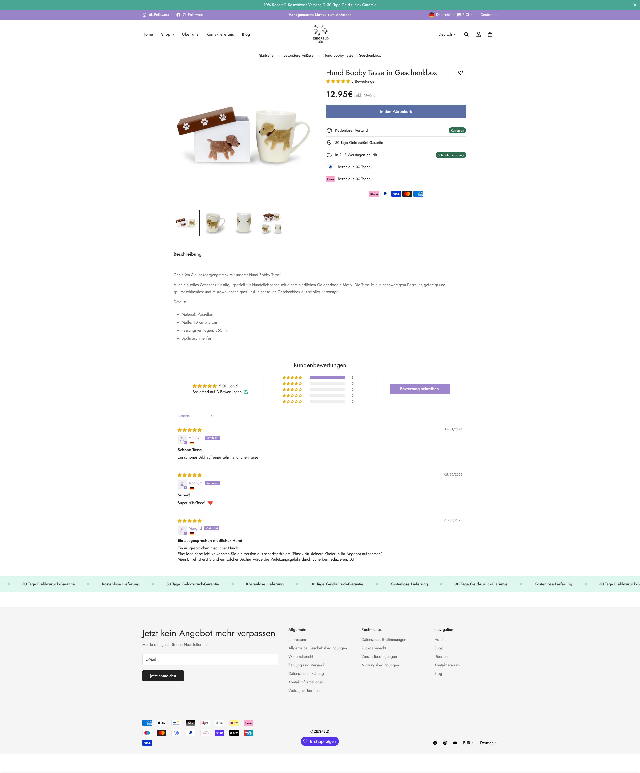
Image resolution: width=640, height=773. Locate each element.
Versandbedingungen (379, 657)
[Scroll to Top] (630, 746)
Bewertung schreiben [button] (419, 389)
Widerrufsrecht (300, 657)
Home (147, 34)
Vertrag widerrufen (304, 691)
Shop (165, 34)
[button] (339, 81)
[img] (190, 430)
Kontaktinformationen (306, 682)
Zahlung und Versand (306, 665)
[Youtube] (455, 743)
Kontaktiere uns (220, 34)
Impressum (297, 639)
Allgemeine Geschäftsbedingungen (317, 648)
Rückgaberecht (374, 648)
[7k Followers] (435, 743)
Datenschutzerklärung (306, 673)
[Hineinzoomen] (303, 76)
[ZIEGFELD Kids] (320, 34)
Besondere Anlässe (299, 55)
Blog (246, 34)
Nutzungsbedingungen (380, 665)
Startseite (266, 55)
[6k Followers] (445, 743)
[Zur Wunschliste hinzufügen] (460, 73)
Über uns (190, 34)
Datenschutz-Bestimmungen (384, 639)
